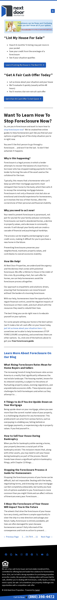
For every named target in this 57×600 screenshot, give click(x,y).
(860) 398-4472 (41, 596)
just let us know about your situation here (23, 328)
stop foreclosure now (13, 129)
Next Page (46, 536)
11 (37, 536)
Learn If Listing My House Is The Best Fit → (25, 65)
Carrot (37, 590)
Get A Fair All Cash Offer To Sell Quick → (23, 98)
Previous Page (11, 536)
